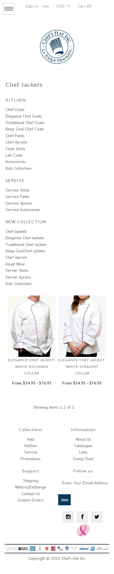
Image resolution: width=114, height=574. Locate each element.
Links (83, 452)
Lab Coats (14, 155)
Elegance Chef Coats (24, 116)
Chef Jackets (16, 231)
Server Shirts (17, 270)
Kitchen (31, 445)
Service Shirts (18, 190)
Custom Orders (31, 500)
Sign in (31, 6)
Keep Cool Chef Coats (25, 129)
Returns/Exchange (30, 487)
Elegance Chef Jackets (25, 237)
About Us (83, 439)
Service (30, 452)
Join (45, 6)
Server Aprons (18, 277)
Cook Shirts (15, 148)
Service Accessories (23, 209)
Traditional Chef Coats (25, 122)
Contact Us (31, 493)
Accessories (16, 161)
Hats (30, 439)
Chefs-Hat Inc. (73, 558)
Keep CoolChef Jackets (25, 251)
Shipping (30, 480)
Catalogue (83, 445)
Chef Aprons (16, 142)
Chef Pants (15, 135)
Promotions (31, 458)
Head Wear (15, 264)
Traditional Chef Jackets (26, 244)
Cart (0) (84, 6)
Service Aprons (19, 203)
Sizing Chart (83, 458)
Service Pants (17, 196)
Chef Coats (15, 109)
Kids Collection (19, 168)
